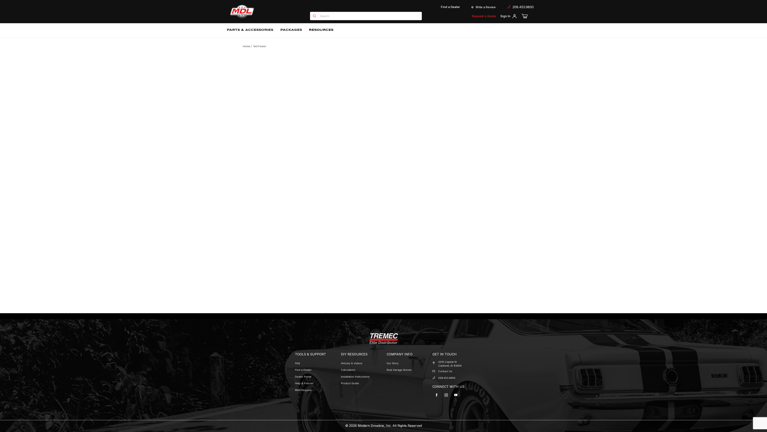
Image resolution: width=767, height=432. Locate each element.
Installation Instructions (355, 376)
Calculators (348, 369)
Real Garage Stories (399, 369)
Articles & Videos (351, 363)
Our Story (392, 363)
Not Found (259, 46)
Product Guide (350, 383)
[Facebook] (436, 395)
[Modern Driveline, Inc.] (260, 11)
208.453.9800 (522, 7)
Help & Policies (304, 383)
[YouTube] (456, 395)
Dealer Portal (303, 376)
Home (246, 46)
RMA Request (303, 390)
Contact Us (445, 371)
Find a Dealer (450, 7)
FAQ (297, 363)
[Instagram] (446, 395)
